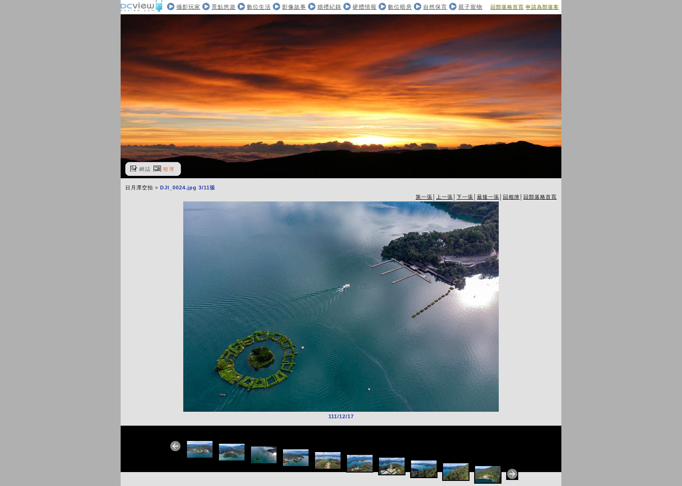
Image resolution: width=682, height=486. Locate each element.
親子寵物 (470, 7)
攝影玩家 (188, 7)
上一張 (444, 197)
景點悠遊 (224, 7)
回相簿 (511, 197)
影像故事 (294, 7)
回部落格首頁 (507, 7)
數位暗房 (400, 7)
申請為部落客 (542, 7)
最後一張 (488, 197)
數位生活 (259, 7)
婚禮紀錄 (329, 7)
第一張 (424, 197)
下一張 (465, 197)
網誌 (145, 169)
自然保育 (435, 7)
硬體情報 (365, 7)
